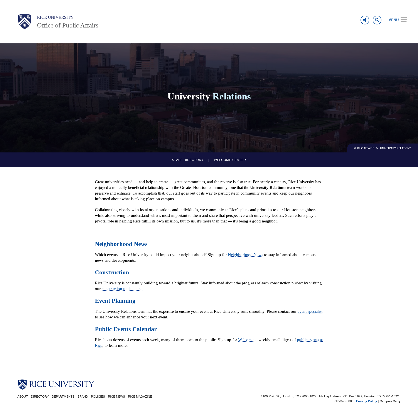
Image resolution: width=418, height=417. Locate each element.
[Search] (377, 20)
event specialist (310, 311)
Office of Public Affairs (67, 25)
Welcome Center (230, 160)
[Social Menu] (365, 20)
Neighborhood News (245, 254)
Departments (63, 396)
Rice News (116, 396)
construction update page (122, 288)
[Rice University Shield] (24, 21)
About (22, 396)
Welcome (245, 339)
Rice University (55, 17)
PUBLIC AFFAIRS (364, 148)
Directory (40, 396)
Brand (83, 396)
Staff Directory (188, 160)
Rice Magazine (140, 396)
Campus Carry (390, 401)
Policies (98, 396)
